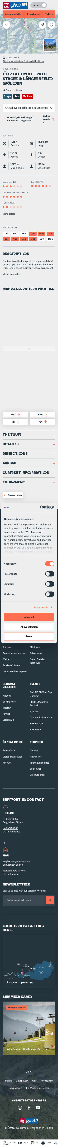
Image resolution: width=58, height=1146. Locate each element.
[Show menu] (53, 5)
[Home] (4, 58)
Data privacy (22, 1080)
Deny (29, 636)
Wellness (7, 659)
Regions (7, 695)
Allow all (29, 617)
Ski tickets (35, 647)
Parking (6, 713)
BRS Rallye (35, 729)
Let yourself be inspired (15, 671)
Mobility (7, 707)
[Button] (50, 900)
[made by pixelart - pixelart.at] (29, 1139)
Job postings (15, 1088)
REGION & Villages (9, 685)
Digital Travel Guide (12, 756)
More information (11, 274)
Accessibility (47, 1080)
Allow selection (29, 626)
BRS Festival (36, 723)
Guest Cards (9, 750)
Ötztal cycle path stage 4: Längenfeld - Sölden (23, 61)
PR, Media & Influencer (37, 1088)
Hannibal (34, 711)
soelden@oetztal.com (14, 870)
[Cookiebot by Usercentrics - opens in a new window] (41, 507)
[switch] (49, 574)
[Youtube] (38, 1108)
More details (9, 213)
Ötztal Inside (13, 742)
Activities (13, 57)
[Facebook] (29, 1108)
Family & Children (11, 665)
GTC (34, 1080)
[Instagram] (20, 1108)
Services (36, 742)
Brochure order (37, 774)
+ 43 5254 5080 (10, 818)
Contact (34, 750)
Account (7, 762)
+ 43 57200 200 (10, 828)
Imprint (8, 1080)
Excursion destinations (14, 653)
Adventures (36, 653)
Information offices (39, 762)
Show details (40, 607)
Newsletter (35, 756)
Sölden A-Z (8, 719)
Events (35, 684)
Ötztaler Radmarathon (41, 717)
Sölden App (36, 768)
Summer (7, 647)
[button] (29, 434)
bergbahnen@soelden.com (16, 861)
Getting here (9, 701)
